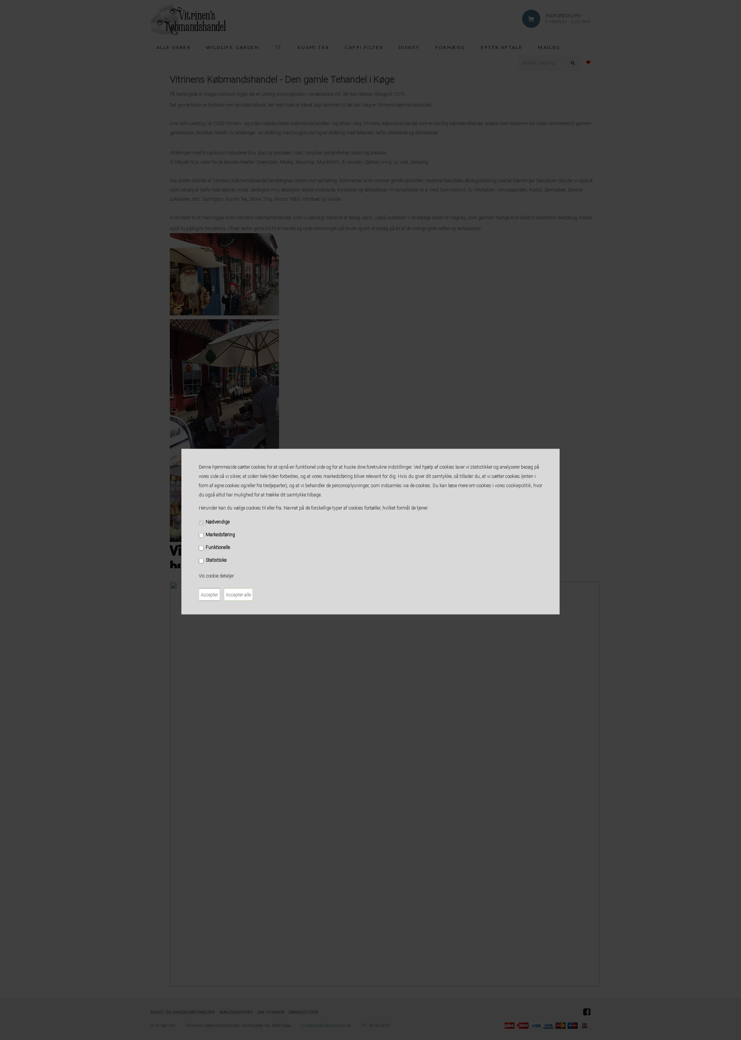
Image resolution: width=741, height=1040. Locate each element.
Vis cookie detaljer (216, 576)
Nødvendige (218, 522)
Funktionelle (218, 547)
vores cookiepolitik (513, 485)
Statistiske (216, 560)
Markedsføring (220, 534)
